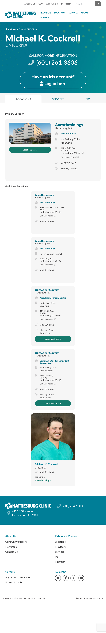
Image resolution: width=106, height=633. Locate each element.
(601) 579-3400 (47, 389)
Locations (60, 13)
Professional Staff (15, 582)
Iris (56, 556)
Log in (53, 3)
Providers (45, 13)
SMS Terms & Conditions (34, 598)
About (84, 13)
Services (73, 13)
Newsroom (11, 546)
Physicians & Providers (17, 577)
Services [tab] (58, 99)
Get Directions (68, 157)
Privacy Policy (9, 598)
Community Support (16, 541)
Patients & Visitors (66, 536)
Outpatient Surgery (47, 289)
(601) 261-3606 (56, 62)
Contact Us (11, 551)
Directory (66, 3)
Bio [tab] (88, 99)
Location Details (30, 149)
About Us (10, 536)
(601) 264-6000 (34, 3)
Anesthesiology (69, 124)
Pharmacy (60, 561)
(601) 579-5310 (47, 325)
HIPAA (19, 598)
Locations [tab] (23, 99)
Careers (44, 17)
